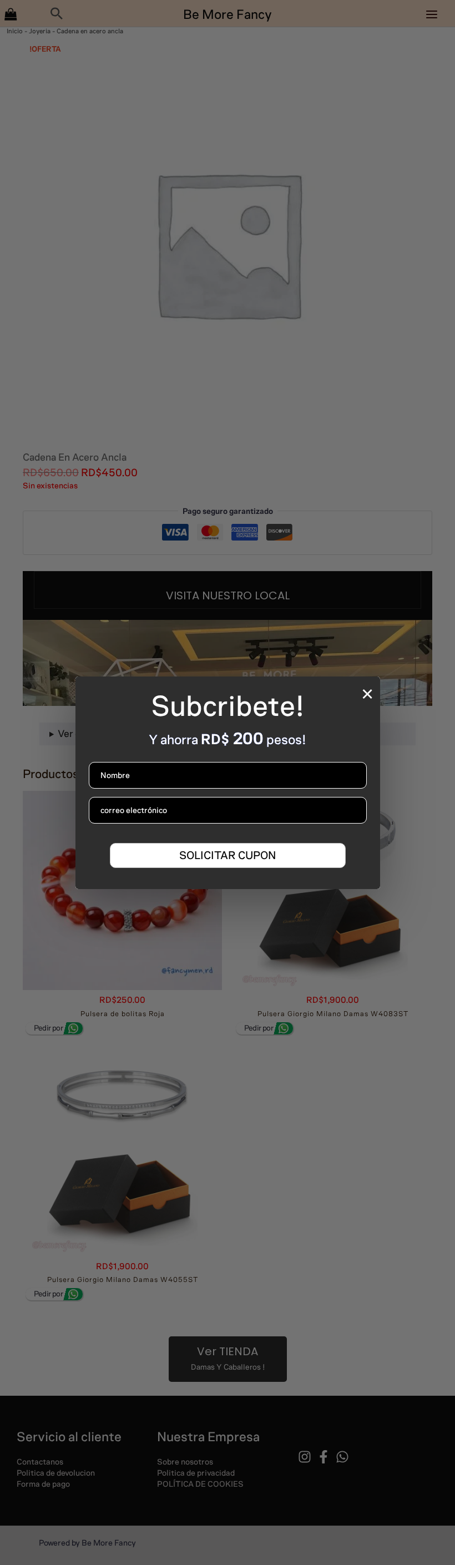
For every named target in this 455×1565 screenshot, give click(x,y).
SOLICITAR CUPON (227, 855)
